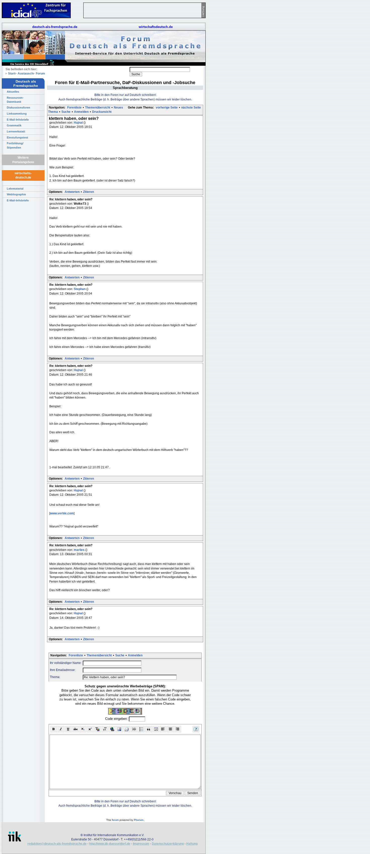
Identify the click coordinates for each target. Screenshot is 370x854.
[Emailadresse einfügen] (126, 729)
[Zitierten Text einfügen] (148, 729)
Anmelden (81, 112)
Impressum (141, 843)
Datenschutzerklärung (168, 843)
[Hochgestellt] (90, 729)
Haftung (192, 843)
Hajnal (79, 122)
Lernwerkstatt (16, 131)
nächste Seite (191, 107)
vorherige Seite (167, 107)
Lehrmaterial (15, 188)
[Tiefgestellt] (83, 729)
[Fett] (53, 729)
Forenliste (74, 107)
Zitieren (88, 192)
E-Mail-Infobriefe (18, 119)
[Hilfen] (196, 729)
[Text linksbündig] (163, 729)
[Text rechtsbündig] (177, 729)
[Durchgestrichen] (75, 729)
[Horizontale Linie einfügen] (134, 729)
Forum (40, 73)
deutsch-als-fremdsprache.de (54, 27)
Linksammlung (17, 113)
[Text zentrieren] (170, 729)
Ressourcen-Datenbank (15, 99)
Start (11, 73)
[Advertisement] (229, 75)
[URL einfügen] (112, 729)
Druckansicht (102, 112)
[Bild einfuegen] (119, 729)
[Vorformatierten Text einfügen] (156, 729)
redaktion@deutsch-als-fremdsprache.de (57, 843)
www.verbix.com (62, 513)
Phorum (138, 820)
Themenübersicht (97, 107)
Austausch (25, 73)
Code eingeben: (117, 719)
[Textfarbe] (97, 729)
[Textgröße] (104, 729)
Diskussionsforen (18, 107)
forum (115, 820)
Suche (65, 112)
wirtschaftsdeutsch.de (156, 27)
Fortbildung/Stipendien (15, 145)
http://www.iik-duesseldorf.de (109, 843)
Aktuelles (13, 91)
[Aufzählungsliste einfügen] (141, 729)
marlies (79, 550)
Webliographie (16, 194)
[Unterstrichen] (68, 729)
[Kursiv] (61, 729)
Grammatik (14, 125)
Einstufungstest (17, 137)
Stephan (80, 289)
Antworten (72, 192)
